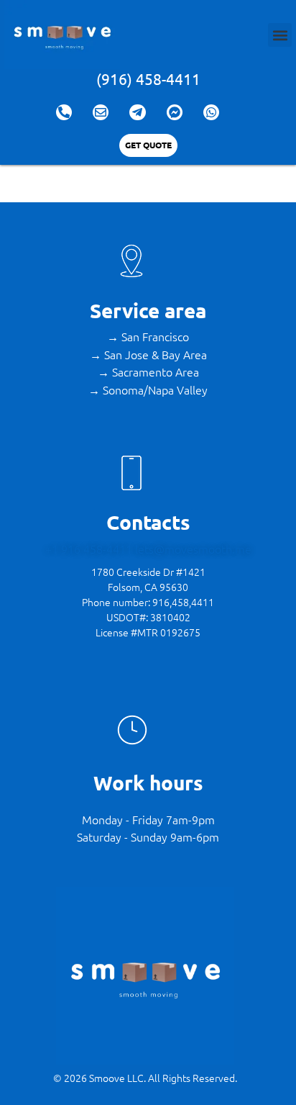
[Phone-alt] (64, 112)
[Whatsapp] (211, 112)
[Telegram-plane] (137, 112)
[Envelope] (100, 112)
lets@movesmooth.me (193, 548)
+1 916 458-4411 (90, 548)
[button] (280, 35)
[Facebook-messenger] (174, 112)
